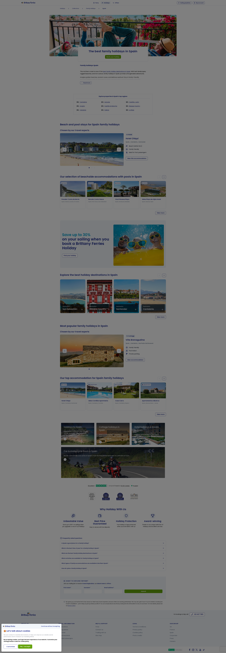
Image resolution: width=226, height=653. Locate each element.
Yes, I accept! (25, 646)
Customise (10, 647)
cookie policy (24, 641)
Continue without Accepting (50, 626)
